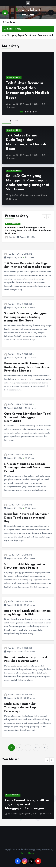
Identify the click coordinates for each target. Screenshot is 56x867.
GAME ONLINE (14, 77)
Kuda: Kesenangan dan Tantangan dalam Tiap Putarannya (20, 705)
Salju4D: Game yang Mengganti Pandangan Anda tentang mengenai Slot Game (26, 314)
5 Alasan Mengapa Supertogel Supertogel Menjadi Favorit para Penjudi (27, 465)
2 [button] (24, 111)
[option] (28, 83)
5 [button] (33, 111)
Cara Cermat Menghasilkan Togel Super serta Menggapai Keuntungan (27, 414)
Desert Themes (28, 850)
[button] (44, 216)
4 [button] (30, 111)
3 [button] (28, 111)
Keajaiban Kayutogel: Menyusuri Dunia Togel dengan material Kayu (26, 515)
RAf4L (15, 104)
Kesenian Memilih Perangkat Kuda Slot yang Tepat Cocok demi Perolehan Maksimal (27, 364)
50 (36, 745)
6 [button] (36, 111)
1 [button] (20, 111)
